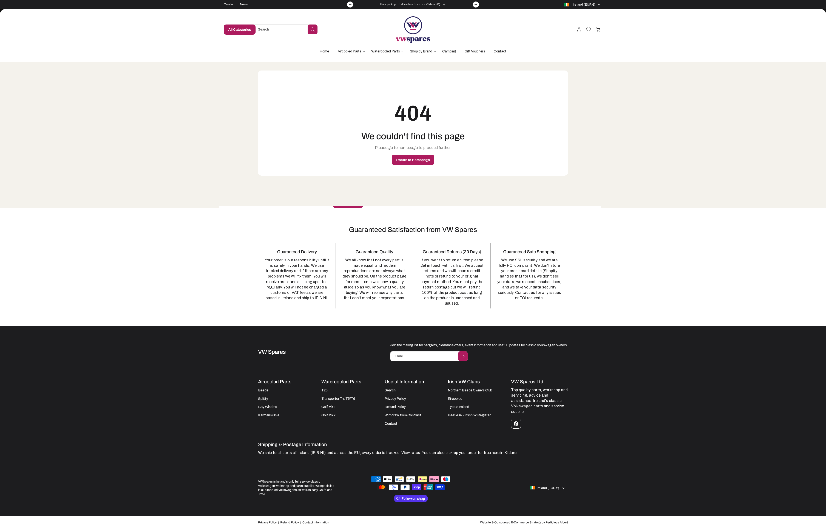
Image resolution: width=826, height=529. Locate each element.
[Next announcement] (476, 4)
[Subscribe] (463, 356)
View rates (410, 453)
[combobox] (284, 29)
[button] (350, 51)
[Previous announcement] (350, 4)
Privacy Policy (267, 522)
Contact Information (315, 522)
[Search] (312, 29)
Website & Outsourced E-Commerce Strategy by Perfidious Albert (524, 522)
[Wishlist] (588, 29)
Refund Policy (289, 522)
